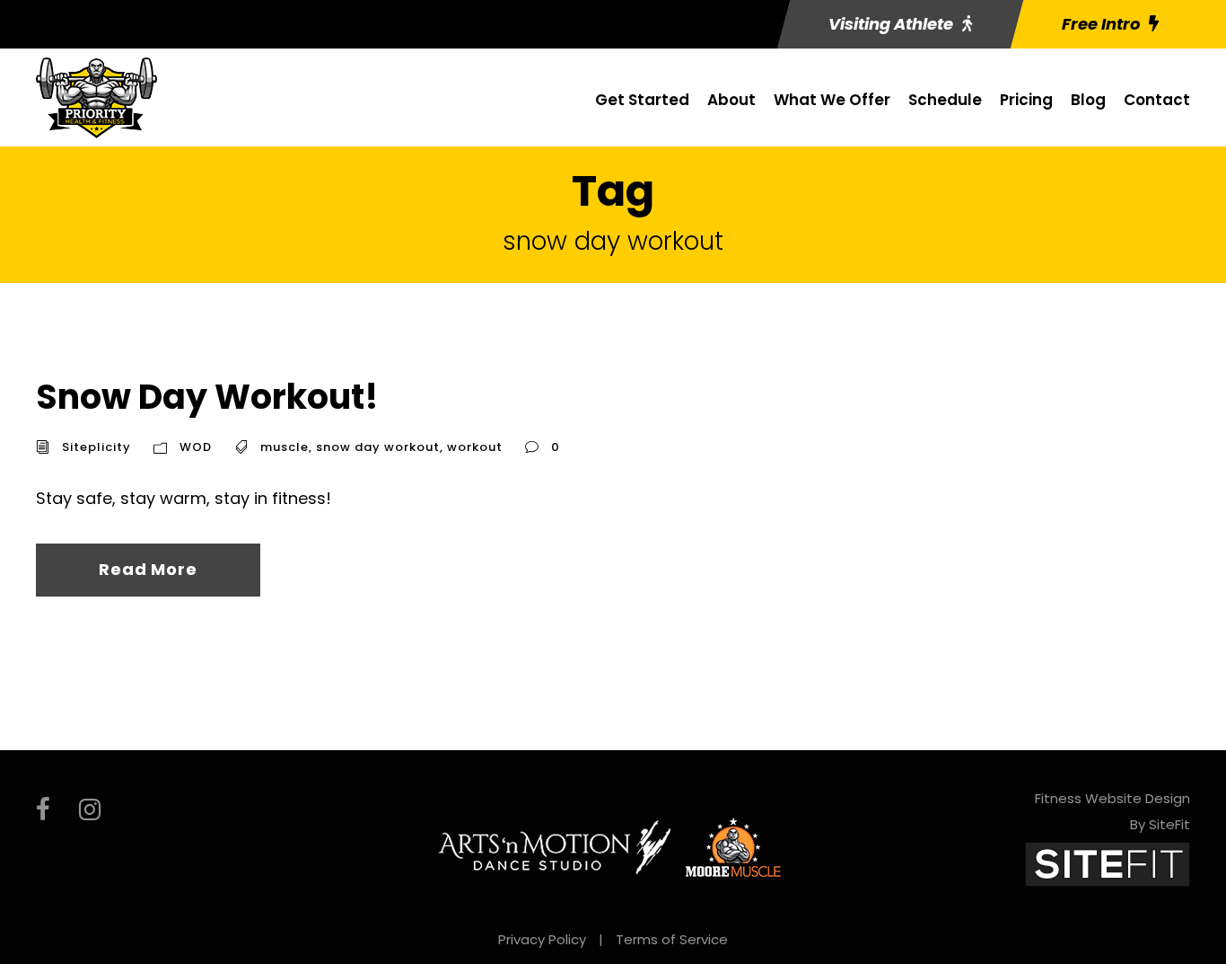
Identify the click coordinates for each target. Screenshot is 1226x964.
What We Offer (832, 100)
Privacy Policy (542, 939)
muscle (284, 446)
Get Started (642, 100)
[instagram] (90, 810)
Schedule (945, 100)
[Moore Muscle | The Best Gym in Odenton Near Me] (733, 846)
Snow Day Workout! (207, 396)
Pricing (1026, 100)
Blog (1088, 100)
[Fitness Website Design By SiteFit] (1107, 862)
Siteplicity (96, 446)
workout (475, 446)
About (731, 100)
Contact (1157, 100)
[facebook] (43, 810)
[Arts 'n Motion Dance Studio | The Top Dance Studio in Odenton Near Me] (554, 846)
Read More (148, 569)
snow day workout (378, 446)
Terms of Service (672, 939)
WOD (196, 446)
